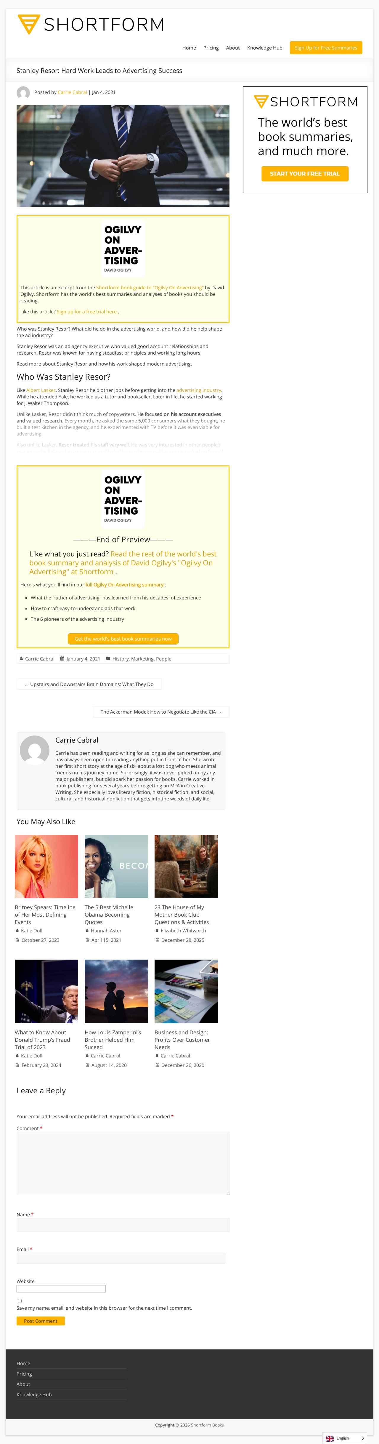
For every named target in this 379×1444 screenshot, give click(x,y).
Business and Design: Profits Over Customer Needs (182, 1040)
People (163, 658)
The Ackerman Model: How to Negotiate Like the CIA (161, 712)
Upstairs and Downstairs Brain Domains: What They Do (89, 684)
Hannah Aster (106, 930)
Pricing (211, 47)
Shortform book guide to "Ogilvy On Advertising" (150, 287)
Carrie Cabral (72, 92)
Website (26, 1281)
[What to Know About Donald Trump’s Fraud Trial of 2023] (46, 962)
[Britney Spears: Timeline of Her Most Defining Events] (46, 838)
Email (25, 1249)
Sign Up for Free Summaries (326, 47)
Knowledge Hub (264, 47)
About (233, 47)
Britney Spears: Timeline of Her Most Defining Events (45, 915)
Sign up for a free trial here (87, 311)
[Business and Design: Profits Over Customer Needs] (186, 962)
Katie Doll (31, 930)
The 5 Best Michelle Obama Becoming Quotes (109, 915)
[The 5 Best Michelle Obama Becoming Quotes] (116, 838)
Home (189, 47)
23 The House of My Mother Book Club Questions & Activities (182, 915)
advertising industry (198, 390)
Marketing (142, 658)
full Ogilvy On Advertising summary (125, 584)
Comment (30, 1128)
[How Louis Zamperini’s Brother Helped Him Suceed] (116, 962)
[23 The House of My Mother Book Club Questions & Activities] (186, 838)
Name (25, 1214)
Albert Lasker (41, 390)
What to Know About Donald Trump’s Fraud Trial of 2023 (42, 1040)
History (121, 658)
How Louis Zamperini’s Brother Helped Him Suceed (113, 1040)
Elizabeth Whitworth (183, 930)
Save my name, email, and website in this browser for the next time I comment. (104, 1308)
